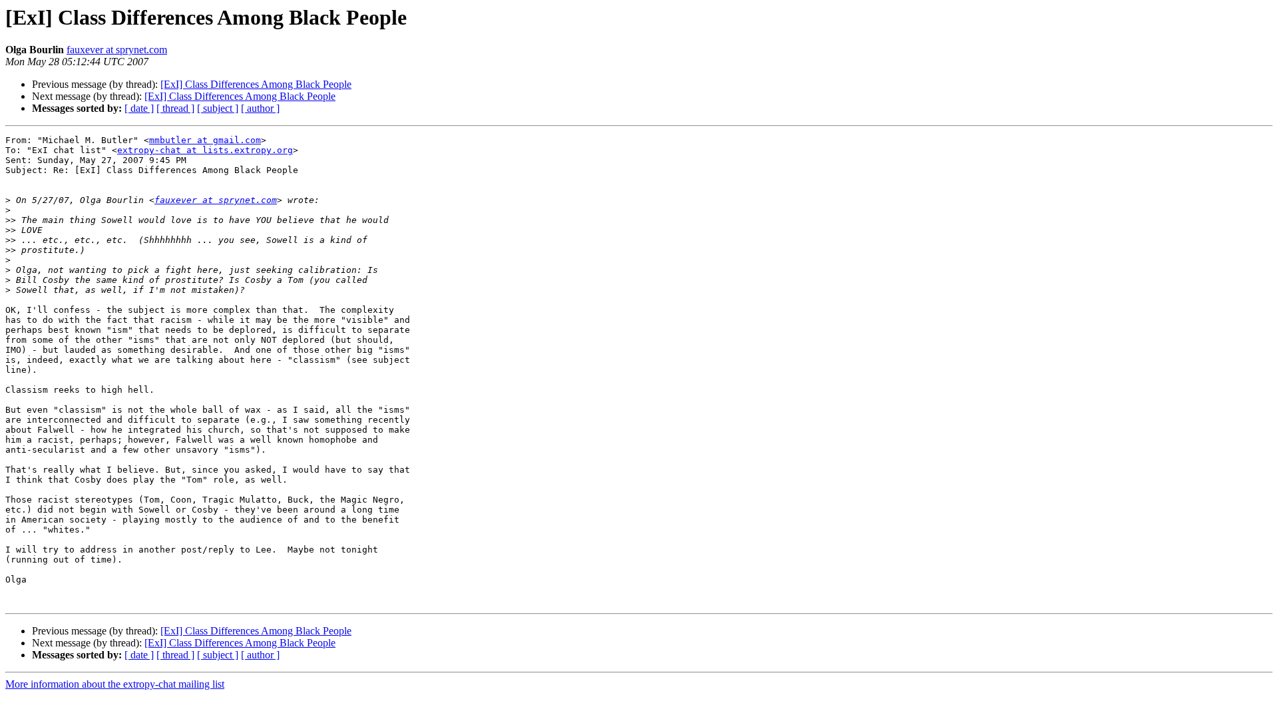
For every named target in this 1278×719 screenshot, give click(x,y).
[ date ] (139, 108)
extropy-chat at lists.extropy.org (205, 150)
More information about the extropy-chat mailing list (114, 684)
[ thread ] (175, 108)
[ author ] (260, 108)
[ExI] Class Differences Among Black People (255, 84)
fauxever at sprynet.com (117, 49)
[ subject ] (217, 108)
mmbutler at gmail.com (205, 140)
